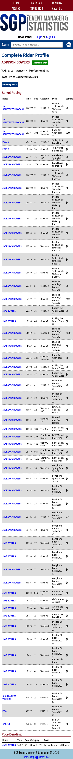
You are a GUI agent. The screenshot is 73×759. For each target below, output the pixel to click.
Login (39, 36)
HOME (16, 3)
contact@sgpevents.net (37, 757)
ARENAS (16, 8)
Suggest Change (40, 62)
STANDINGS (36, 8)
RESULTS (57, 3)
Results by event (9, 84)
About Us (57, 8)
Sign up (50, 36)
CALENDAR (36, 3)
